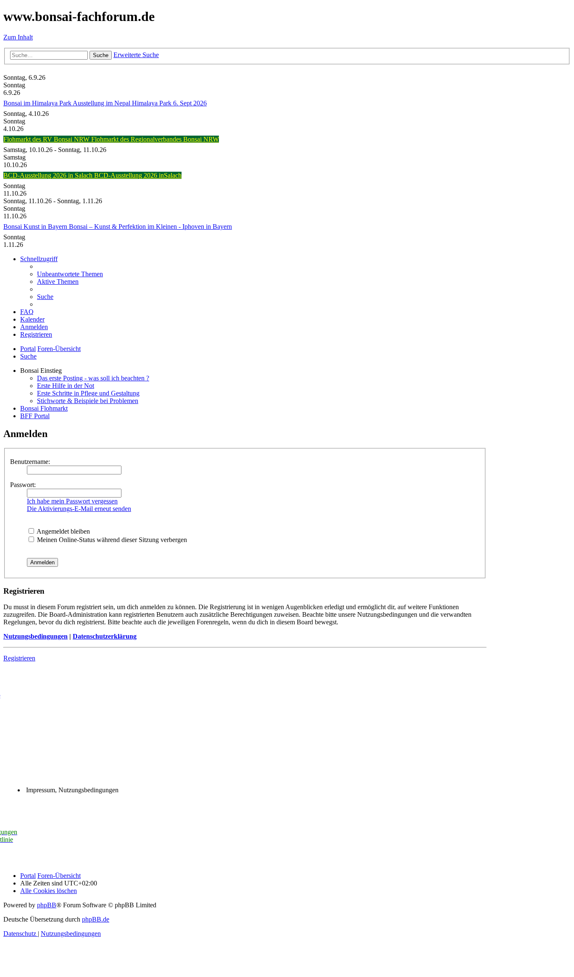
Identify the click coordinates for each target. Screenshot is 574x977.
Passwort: (23, 484)
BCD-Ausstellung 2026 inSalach (138, 175)
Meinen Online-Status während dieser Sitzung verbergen (111, 539)
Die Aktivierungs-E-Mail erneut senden (79, 508)
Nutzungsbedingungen (35, 636)
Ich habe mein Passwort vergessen (72, 501)
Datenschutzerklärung (105, 636)
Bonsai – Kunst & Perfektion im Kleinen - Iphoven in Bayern (150, 226)
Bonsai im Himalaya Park (38, 103)
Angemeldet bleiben (62, 531)
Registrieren (19, 658)
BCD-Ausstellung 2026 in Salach (48, 175)
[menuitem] (70, 274)
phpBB (46, 905)
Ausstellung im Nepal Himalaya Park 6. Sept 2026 (140, 103)
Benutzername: (30, 461)
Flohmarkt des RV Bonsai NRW (47, 139)
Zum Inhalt (18, 37)
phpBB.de (95, 919)
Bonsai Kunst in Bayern (36, 226)
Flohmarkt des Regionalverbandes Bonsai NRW (155, 139)
